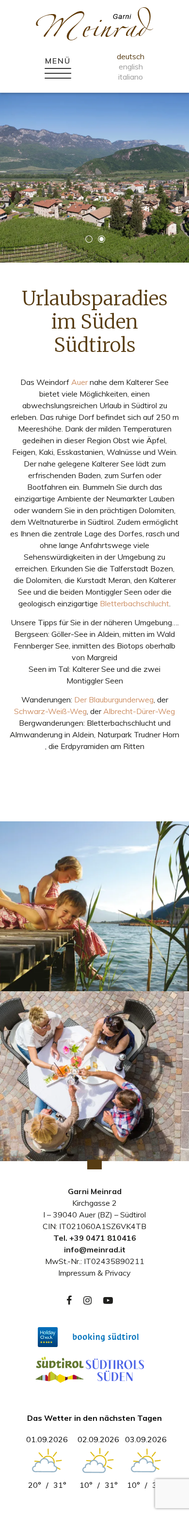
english (131, 66)
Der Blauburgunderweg (114, 699)
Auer (79, 382)
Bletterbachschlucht (134, 603)
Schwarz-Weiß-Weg (50, 711)
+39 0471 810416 (102, 1238)
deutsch (130, 56)
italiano (130, 77)
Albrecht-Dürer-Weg (139, 711)
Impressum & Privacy (94, 1273)
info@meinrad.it (95, 1249)
